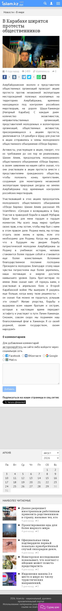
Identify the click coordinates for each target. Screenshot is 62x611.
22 (47, 482)
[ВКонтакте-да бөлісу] (14, 77)
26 (22, 486)
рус (21, 4)
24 (6, 486)
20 (31, 482)
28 (39, 486)
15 (47, 478)
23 (55, 482)
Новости (8, 12)
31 (6, 490)
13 (31, 478)
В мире (20, 12)
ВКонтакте (34, 355)
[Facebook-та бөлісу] (5, 77)
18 (14, 482)
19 (22, 482)
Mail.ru (13, 359)
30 (55, 486)
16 (55, 478)
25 (14, 486)
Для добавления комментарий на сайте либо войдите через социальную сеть (30, 347)
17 (6, 482)
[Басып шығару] (44, 77)
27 (31, 486)
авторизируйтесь (13, 347)
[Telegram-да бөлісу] (24, 77)
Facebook (14, 355)
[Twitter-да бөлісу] (29, 77)
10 (6, 478)
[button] (50, 607)
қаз (22, 1)
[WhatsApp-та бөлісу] (39, 77)
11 (14, 478)
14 (39, 478)
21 (39, 482)
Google (53, 355)
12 (22, 478)
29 (47, 486)
